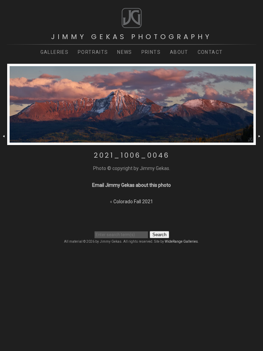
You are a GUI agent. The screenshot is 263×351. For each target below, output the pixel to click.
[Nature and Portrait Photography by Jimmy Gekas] (132, 25)
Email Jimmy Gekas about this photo (131, 185)
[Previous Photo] (3, 141)
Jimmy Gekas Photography (131, 36)
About (179, 52)
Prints (151, 52)
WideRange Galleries (181, 241)
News (124, 52)
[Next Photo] (259, 141)
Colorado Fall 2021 (133, 201)
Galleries (54, 52)
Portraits (93, 52)
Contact (210, 52)
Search (159, 234)
